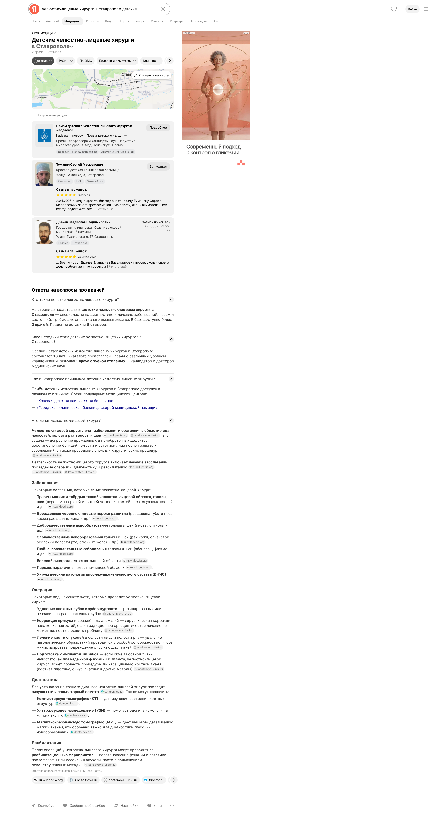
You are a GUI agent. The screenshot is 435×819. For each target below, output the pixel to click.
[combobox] (98, 9)
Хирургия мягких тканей (117, 151)
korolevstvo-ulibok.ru (81, 472)
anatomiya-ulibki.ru (146, 435)
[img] (66, 195)
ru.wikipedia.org (117, 435)
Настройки (129, 805)
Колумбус (46, 805)
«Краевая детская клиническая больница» (74, 400)
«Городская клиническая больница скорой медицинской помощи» (96, 407)
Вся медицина (45, 33)
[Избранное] (394, 9)
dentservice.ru (113, 691)
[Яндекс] (34, 9)
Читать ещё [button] (104, 209)
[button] (51, 115)
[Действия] (173, 33)
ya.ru (158, 805)
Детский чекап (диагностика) (77, 151)
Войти (412, 9)
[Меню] (425, 9)
